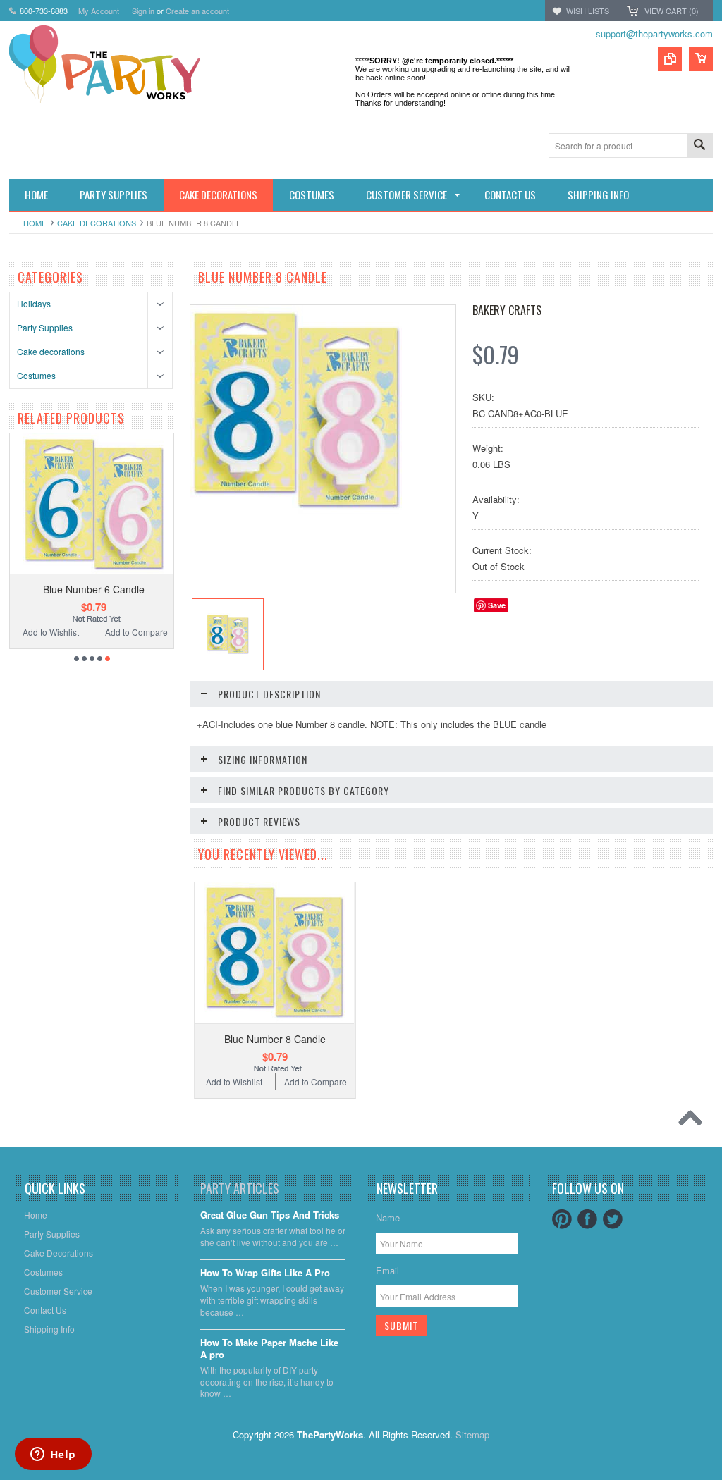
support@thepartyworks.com (654, 33)
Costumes (36, 375)
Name (388, 1217)
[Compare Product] (670, 59)
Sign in (143, 10)
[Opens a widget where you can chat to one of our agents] (53, 1455)
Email (387, 1270)
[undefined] (296, 512)
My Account (98, 10)
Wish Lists (587, 10)
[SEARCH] (699, 146)
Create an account (197, 10)
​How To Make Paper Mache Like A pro (269, 1349)
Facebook (587, 1219)
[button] (721, 1479)
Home (35, 222)
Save (497, 605)
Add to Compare (165, 632)
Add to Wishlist (79, 632)
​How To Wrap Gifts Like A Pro (265, 1273)
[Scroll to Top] (693, 1121)
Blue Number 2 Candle (122, 589)
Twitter (613, 1219)
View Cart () (671, 10)
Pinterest (562, 1219)
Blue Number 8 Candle (275, 1039)
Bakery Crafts (507, 310)
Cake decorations (96, 222)
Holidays (34, 303)
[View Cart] (701, 59)
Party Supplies (45, 327)
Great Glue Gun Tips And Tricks (269, 1215)
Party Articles (239, 1188)
